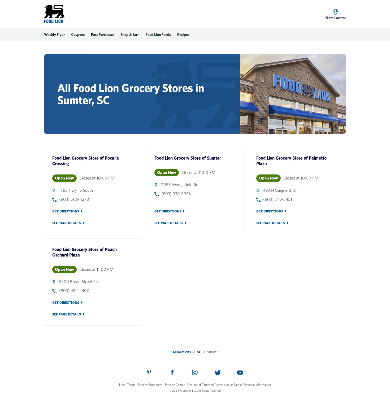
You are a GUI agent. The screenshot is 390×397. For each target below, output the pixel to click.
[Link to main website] (54, 14)
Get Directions (65, 211)
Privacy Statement (150, 385)
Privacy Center (175, 385)
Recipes (183, 34)
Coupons (78, 34)
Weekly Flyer (54, 34)
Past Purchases (102, 34)
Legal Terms (127, 385)
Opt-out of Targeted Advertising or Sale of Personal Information (229, 385)
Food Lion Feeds (158, 34)
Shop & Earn (130, 34)
